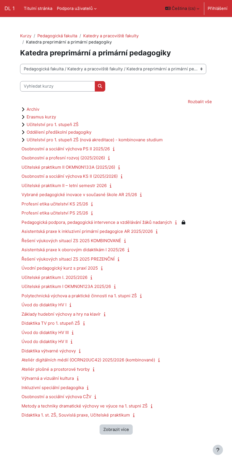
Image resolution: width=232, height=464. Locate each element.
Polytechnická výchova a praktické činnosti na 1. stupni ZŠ (79, 295)
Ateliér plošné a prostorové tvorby (56, 369)
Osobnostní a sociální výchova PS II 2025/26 (66, 148)
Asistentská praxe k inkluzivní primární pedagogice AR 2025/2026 (87, 231)
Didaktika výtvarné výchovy (49, 351)
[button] (182, 8)
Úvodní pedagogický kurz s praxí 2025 (60, 268)
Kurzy (25, 35)
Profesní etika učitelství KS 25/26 (55, 204)
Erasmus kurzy (41, 117)
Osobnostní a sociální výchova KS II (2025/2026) (70, 176)
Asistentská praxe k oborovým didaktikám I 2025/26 (73, 249)
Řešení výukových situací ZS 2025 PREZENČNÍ (68, 259)
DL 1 (10, 8)
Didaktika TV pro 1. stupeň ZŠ (51, 323)
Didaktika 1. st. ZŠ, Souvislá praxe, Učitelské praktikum (76, 415)
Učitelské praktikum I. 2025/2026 (54, 277)
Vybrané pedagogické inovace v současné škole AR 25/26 (79, 194)
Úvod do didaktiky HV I (44, 304)
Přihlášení (217, 8)
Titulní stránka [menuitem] (38, 8)
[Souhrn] (115, 148)
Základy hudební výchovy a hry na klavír (61, 314)
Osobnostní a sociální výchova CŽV (56, 396)
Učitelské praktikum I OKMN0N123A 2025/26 (66, 286)
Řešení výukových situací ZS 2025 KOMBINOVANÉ (71, 240)
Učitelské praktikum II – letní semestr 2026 (64, 185)
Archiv (33, 109)
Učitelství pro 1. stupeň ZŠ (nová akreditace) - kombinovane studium (95, 139)
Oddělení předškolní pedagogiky (59, 132)
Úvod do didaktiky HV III (45, 332)
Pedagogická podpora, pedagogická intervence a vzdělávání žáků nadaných (97, 222)
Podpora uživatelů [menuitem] (75, 8)
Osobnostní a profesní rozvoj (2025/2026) (63, 158)
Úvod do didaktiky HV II (45, 341)
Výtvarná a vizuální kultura (48, 378)
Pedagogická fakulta (57, 35)
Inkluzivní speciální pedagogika (53, 387)
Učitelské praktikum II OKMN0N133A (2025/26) (68, 167)
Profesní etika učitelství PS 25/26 (55, 213)
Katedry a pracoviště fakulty (111, 35)
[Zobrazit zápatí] (218, 450)
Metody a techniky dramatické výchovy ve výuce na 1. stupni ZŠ (85, 406)
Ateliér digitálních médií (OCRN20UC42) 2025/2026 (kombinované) (88, 360)
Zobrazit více (116, 429)
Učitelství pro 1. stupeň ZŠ (53, 124)
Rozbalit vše (200, 101)
